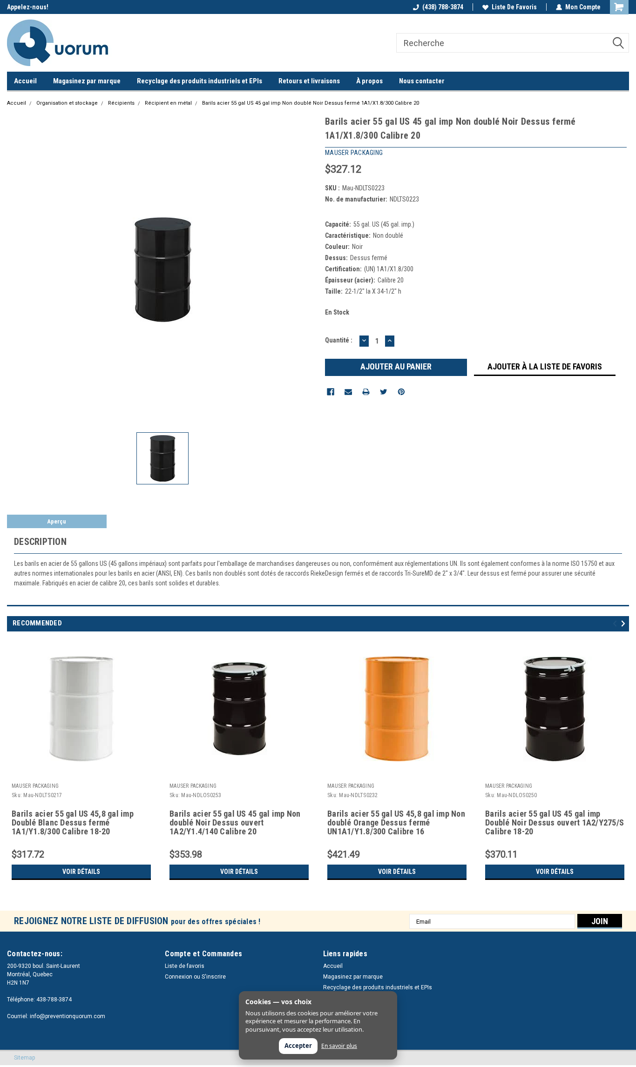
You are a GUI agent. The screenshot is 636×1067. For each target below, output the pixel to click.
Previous (616, 623)
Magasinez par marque (87, 81)
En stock (337, 312)
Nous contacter (422, 81)
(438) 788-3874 (442, 7)
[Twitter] (383, 392)
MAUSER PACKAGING (35, 786)
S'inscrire (214, 976)
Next (624, 623)
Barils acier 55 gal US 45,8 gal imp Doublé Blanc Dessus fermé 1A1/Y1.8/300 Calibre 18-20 (73, 822)
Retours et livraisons (309, 81)
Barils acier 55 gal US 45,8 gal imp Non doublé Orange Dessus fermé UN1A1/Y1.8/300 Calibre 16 (396, 822)
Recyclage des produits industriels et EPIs (199, 81)
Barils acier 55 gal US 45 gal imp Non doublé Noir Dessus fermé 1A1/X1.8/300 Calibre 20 (310, 103)
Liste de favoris (514, 7)
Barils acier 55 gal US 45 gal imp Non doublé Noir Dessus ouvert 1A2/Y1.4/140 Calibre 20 (234, 822)
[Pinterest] (401, 392)
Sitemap (24, 1057)
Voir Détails (81, 871)
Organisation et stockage (67, 103)
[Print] (366, 392)
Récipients (121, 103)
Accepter (298, 1045)
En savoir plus (339, 1046)
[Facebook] (330, 392)
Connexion (178, 976)
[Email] (348, 392)
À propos (369, 81)
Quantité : (338, 340)
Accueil (25, 81)
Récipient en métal (168, 103)
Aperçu (56, 521)
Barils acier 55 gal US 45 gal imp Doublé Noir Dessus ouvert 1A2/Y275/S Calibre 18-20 (554, 822)
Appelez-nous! (27, 7)
